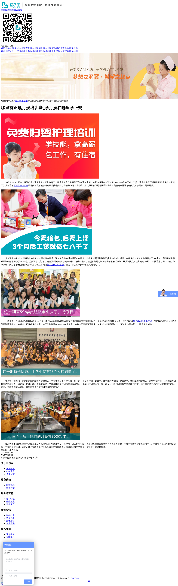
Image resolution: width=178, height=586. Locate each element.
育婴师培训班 (32, 48)
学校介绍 (10, 48)
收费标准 (10, 501)
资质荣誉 (10, 474)
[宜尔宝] (33, 8)
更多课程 (56, 48)
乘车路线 (10, 537)
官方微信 (18, 10)
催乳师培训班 (45, 48)
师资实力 (64, 48)
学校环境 (10, 468)
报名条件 (10, 504)
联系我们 (73, 48)
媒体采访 (10, 521)
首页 (3, 48)
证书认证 (10, 499)
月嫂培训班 (20, 48)
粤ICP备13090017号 (51, 578)
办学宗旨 (10, 471)
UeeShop (75, 578)
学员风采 (10, 518)
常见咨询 (10, 523)
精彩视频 (10, 485)
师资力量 (10, 488)
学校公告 (23, 101)
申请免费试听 (7, 10)
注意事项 (10, 534)
